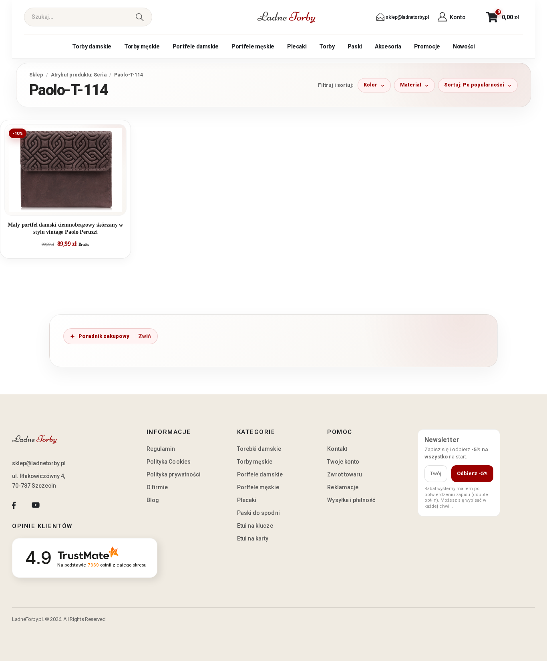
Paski (355, 46)
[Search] (139, 17)
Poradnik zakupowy (103, 336)
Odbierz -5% (472, 473)
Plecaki (297, 46)
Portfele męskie (252, 46)
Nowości (464, 46)
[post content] (65, 170)
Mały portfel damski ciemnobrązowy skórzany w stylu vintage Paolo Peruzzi (65, 228)
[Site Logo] (286, 17)
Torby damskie (91, 46)
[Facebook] (14, 505)
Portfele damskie (196, 46)
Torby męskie (142, 46)
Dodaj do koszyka (71, 206)
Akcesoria (388, 46)
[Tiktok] (57, 505)
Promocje (427, 46)
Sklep (36, 75)
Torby (326, 46)
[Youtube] (35, 505)
